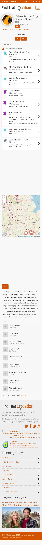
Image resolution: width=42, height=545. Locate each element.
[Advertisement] (21, 173)
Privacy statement (15, 537)
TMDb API (23, 395)
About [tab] (5, 287)
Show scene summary (13, 48)
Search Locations (10, 1)
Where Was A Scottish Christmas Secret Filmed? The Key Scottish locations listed (20, 504)
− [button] (4, 201)
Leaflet (20, 236)
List (18, 39)
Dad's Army (6, 458)
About (26, 1)
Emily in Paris (7, 479)
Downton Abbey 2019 (10, 483)
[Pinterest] (36, 1)
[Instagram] (39, 1)
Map (23, 39)
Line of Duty (6, 466)
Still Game (6, 487)
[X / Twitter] (26, 426)
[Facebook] (31, 1)
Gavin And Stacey (8, 475)
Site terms (5, 537)
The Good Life (7, 471)
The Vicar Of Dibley (9, 492)
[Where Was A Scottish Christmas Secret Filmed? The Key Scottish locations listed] (21, 517)
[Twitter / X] (33, 1)
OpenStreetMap (28, 236)
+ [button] (4, 197)
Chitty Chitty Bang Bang (10, 462)
